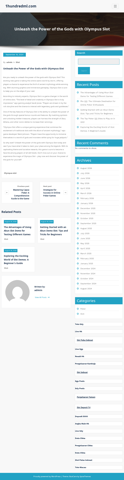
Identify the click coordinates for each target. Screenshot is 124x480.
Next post (47, 186)
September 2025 (88, 223)
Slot (18, 62)
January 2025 (86, 263)
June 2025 (85, 238)
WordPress (56, 476)
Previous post (23, 186)
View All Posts (41, 297)
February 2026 (87, 198)
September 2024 (88, 283)
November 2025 (87, 213)
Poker (83, 309)
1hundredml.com (20, 6)
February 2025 (87, 258)
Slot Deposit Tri (83, 407)
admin (9, 62)
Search (81, 52)
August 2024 (86, 288)
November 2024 (87, 273)
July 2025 (84, 233)
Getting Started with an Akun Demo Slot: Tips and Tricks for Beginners (54, 231)
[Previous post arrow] (7, 192)
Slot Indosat (82, 372)
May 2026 (84, 183)
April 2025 (85, 248)
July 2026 (84, 173)
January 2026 (86, 203)
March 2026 (85, 193)
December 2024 (87, 268)
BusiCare (73, 476)
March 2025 (85, 253)
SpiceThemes (85, 476)
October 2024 (86, 278)
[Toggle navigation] (115, 6)
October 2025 (86, 218)
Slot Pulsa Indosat (85, 340)
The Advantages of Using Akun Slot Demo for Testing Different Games (17, 231)
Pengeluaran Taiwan (86, 397)
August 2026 (86, 168)
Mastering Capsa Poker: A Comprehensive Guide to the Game (20, 194)
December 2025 (87, 208)
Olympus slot (10, 173)
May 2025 (84, 243)
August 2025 (86, 228)
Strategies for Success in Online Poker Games (51, 192)
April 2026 (85, 188)
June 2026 (85, 178)
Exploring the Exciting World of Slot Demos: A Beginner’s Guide (16, 259)
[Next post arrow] (65, 192)
